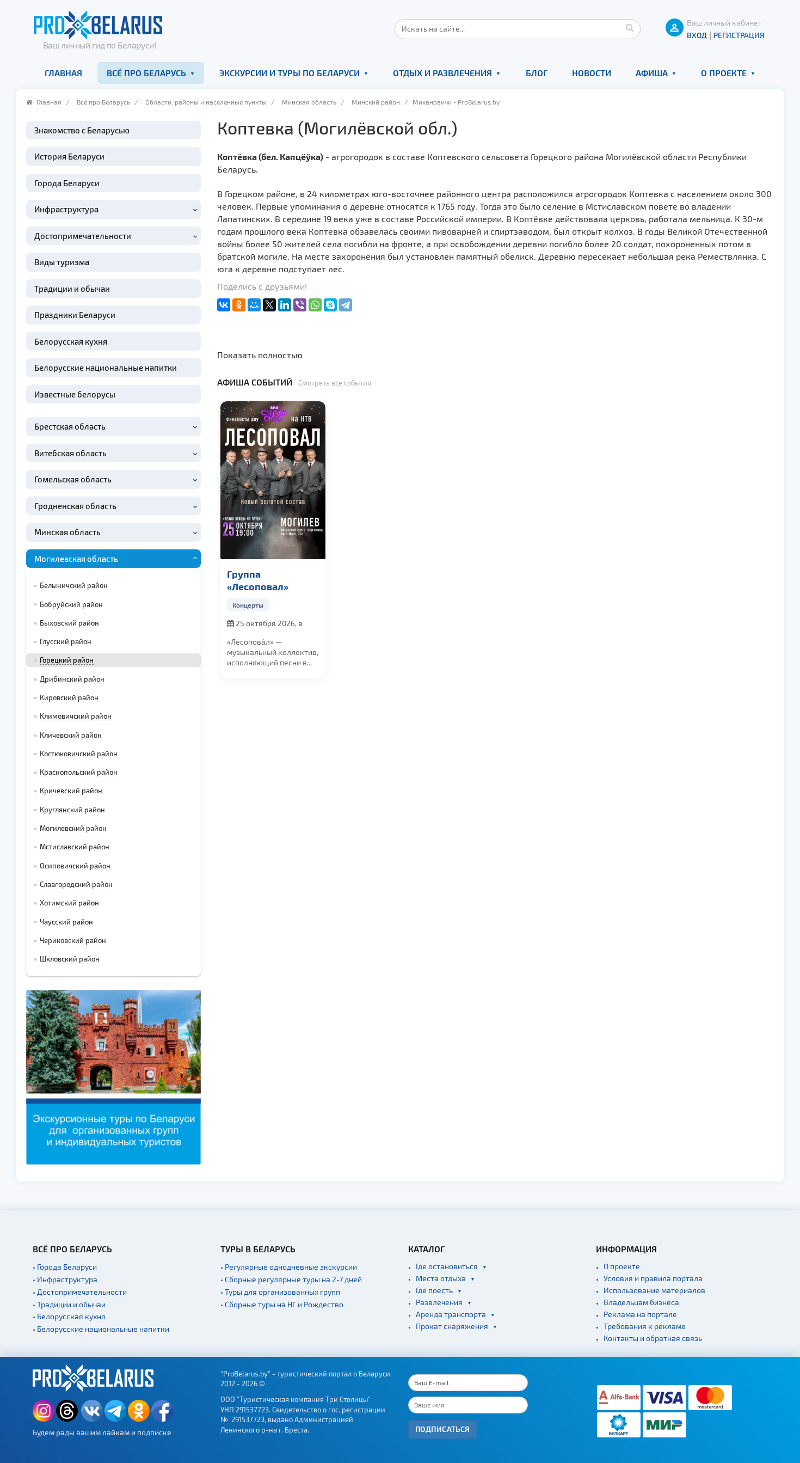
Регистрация (739, 35)
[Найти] (630, 27)
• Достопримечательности (80, 1291)
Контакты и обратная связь (653, 1338)
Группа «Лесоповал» (257, 580)
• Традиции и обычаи (69, 1304)
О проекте (724, 73)
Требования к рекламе (645, 1326)
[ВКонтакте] (223, 304)
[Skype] (330, 304)
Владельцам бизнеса (641, 1302)
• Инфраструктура (65, 1279)
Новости (591, 73)
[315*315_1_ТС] (113, 1076)
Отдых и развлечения (442, 73)
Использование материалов (654, 1290)
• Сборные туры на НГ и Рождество (281, 1304)
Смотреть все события (334, 383)
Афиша (652, 73)
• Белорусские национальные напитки (101, 1328)
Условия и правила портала (653, 1278)
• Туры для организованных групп (280, 1291)
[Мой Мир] (254, 304)
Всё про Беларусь (146, 73)
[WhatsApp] (315, 304)
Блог (536, 73)
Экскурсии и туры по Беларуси (289, 73)
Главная (63, 73)
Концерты (247, 605)
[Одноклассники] (238, 304)
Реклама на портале (640, 1314)
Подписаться (442, 1429)
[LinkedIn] (284, 304)
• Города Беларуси (65, 1266)
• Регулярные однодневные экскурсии (288, 1266)
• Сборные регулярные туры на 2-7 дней (291, 1279)
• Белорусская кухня (69, 1316)
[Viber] (299, 304)
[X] (269, 304)
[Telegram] (345, 304)
